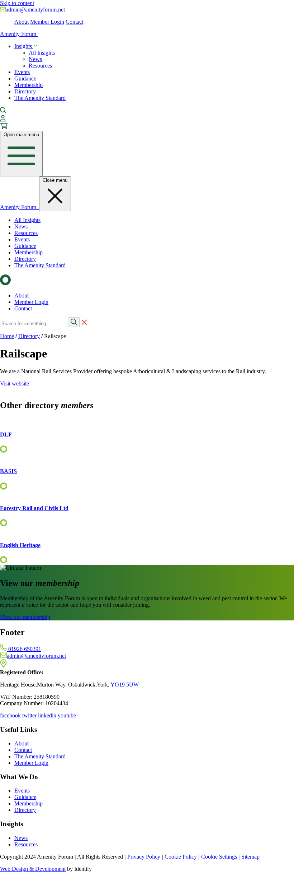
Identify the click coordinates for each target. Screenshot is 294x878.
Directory (25, 91)
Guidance (25, 78)
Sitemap (250, 857)
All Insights (42, 53)
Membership (28, 85)
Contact (74, 22)
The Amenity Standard (40, 98)
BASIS (8, 471)
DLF (6, 434)
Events (22, 72)
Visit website (14, 383)
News (35, 59)
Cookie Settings (219, 857)
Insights (23, 46)
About (21, 22)
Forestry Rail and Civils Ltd (34, 508)
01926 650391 (24, 649)
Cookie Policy (181, 857)
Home (7, 336)
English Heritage (20, 545)
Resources (40, 66)
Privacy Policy (143, 857)
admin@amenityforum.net (35, 9)
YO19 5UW (124, 684)
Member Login (47, 22)
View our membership (25, 617)
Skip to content (17, 3)
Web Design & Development (33, 869)
